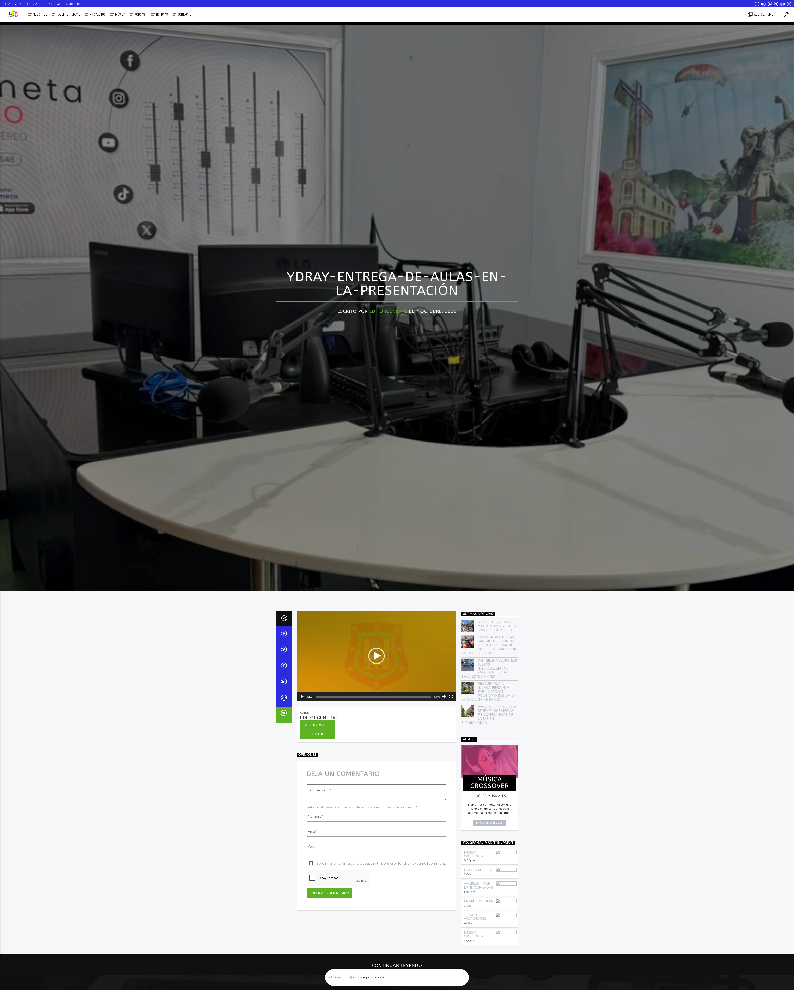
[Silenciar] (444, 697)
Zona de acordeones (475, 917)
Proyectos (98, 14)
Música (120, 14)
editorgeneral (388, 311)
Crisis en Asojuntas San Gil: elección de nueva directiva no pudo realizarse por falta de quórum (488, 645)
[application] (376, 656)
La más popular (478, 901)
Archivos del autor (317, 729)
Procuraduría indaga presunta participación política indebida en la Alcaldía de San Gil (488, 692)
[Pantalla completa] (451, 697)
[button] (376, 656)
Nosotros (75, 4)
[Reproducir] (302, 697)
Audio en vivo (763, 14)
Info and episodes (489, 822)
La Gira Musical (478, 870)
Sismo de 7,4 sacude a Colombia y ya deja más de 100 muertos (497, 626)
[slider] (373, 697)
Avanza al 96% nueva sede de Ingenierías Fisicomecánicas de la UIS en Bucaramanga (489, 715)
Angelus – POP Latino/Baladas (478, 885)
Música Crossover (473, 854)
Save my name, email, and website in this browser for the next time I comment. (381, 863)
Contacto (184, 14)
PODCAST (140, 14)
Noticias (55, 4)
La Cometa (14, 4)
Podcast (35, 4)
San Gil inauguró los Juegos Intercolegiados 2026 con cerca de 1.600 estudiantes (489, 668)
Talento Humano (69, 14)
